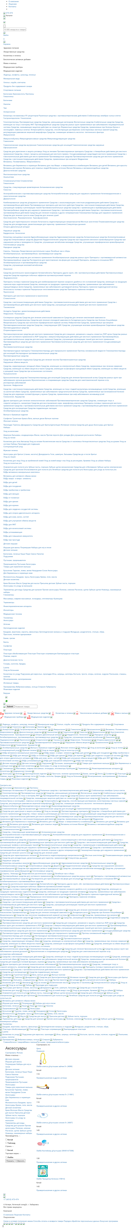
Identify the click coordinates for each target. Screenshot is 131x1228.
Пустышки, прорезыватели (14, 560)
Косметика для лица (11, 460)
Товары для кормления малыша (17, 566)
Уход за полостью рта (12, 463)
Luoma (6, 667)
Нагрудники (37, 570)
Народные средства (11, 247)
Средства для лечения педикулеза (18, 359)
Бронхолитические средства (15, 377)
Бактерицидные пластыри (68, 653)
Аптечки (6, 624)
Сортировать (10, 1052)
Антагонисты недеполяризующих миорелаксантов (59, 221)
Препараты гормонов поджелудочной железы (98, 286)
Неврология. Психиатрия (13, 313)
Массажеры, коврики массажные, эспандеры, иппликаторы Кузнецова (32, 598)
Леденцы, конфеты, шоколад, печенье (19, 74)
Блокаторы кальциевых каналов (16, 237)
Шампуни (7, 435)
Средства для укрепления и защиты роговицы (22, 151)
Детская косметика (11, 579)
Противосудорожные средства (16, 327)
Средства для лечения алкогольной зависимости (43, 317)
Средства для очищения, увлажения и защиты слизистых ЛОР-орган (83, 334)
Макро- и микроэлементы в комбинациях (71, 165)
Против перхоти (52, 435)
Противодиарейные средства (47, 124)
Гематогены (8, 96)
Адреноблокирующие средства (44, 237)
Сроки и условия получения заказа (18, 1221)
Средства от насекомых (72, 441)
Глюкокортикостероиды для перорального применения (54, 350)
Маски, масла (40, 435)
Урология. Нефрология (13, 385)
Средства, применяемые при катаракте (60, 159)
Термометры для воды (13, 589)
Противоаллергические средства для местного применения (98, 156)
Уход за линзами (50, 151)
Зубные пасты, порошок (38, 467)
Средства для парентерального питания (20, 221)
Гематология (8, 183)
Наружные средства (11, 230)
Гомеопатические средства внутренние (19, 145)
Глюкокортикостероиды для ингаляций (44, 377)
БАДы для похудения (12, 486)
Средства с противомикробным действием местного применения (99, 405)
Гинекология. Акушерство (14, 396)
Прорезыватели (10, 564)
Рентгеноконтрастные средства (16, 174)
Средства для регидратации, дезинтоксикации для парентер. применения (34, 224)
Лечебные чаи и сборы (60, 251)
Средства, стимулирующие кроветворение (21, 187)
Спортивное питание (12, 90)
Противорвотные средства (30, 122)
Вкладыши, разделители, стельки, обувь (87, 631)
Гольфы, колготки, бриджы (14, 663)
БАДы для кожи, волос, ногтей (16, 516)
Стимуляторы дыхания (76, 224)
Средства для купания (32, 589)
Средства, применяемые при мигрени (97, 322)
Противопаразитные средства (16, 355)
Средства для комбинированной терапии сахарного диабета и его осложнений (63, 281)
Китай (10, 1139)
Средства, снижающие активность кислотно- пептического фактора (75, 132)
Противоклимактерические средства (72, 400)
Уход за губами (97, 460)
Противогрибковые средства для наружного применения (27, 210)
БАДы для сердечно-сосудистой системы (20, 509)
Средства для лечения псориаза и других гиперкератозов (54, 212)
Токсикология (9, 307)
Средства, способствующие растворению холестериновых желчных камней (77, 129)
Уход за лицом (9, 456)
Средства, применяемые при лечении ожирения (101, 366)
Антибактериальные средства (15, 410)
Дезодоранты (26, 424)
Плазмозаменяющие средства (111, 221)
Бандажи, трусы (23, 576)
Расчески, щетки (82, 589)
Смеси (33, 553)
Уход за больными (11, 670)
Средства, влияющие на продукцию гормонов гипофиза (53, 284)
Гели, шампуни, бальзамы (61, 454)
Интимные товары (11, 683)
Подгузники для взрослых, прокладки (36, 674)
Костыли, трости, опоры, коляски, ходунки (91, 674)
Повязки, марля (10, 656)
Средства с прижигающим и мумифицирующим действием (96, 207)
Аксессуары (31, 564)
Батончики (7, 94)
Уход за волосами (10, 431)
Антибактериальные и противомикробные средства (25, 262)
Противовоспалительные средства (56, 207)
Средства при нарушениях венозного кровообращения (90, 239)
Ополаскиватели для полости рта (38, 469)
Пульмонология (10, 373)
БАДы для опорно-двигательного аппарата (21, 513)
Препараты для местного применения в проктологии (25, 295)
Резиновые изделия (11, 689)
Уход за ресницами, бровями (78, 460)
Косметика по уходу (11, 674)
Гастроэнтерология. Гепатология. (17, 118)
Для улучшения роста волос (82, 435)
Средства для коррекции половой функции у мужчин (25, 394)
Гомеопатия (8, 141)
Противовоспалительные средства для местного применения (77, 341)
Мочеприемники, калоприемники (17, 679)
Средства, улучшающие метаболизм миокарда (54, 242)
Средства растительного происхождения (20, 272)
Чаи (5, 108)
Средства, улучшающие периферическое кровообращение (99, 242)
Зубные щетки (95, 589)
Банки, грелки (9, 638)
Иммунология (9, 134)
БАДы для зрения (10, 501)
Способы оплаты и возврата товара (48, 1221)
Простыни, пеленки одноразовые (17, 634)
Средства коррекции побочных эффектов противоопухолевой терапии (41, 275)
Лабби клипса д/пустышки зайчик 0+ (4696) (54, 1066)
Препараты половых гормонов (16, 281)
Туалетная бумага (20, 418)
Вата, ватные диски (36, 418)
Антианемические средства (51, 187)
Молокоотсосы (9, 576)
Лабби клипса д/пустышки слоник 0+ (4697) (54, 1122)
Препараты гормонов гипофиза (81, 289)
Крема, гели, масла (48, 576)
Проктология (8, 292)
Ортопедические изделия (14, 628)
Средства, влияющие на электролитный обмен (61, 366)
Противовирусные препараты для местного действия (52, 205)
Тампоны (17, 424)
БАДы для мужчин (11, 505)
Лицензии (13, 4)
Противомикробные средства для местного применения (27, 341)
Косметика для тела (11, 441)
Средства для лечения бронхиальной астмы (79, 377)
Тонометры (8, 617)
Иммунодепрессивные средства (33, 138)
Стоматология (9, 298)
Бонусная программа (109, 1221)
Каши (23, 553)
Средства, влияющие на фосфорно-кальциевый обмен (68, 368)
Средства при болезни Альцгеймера (102, 320)
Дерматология (9, 198)
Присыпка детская (47, 583)
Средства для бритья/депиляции (46, 424)
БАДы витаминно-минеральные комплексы (21, 472)
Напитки (6, 104)
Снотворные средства (12, 317)
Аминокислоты (19, 94)
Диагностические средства (14, 170)
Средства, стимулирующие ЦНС (48, 325)
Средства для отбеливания (85, 467)
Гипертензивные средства (22, 239)
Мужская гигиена (10, 450)
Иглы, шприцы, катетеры (62, 674)
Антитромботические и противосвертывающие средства (27, 193)
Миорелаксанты (10, 322)
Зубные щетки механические (61, 467)
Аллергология (9, 111)
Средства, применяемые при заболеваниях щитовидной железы (51, 286)
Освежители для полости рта (15, 467)
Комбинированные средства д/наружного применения (26, 202)
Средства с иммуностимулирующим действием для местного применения (70, 336)
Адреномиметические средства (70, 237)
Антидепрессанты (78, 320)
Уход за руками (112, 441)
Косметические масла (52, 441)
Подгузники (8, 556)
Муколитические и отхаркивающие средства (50, 380)
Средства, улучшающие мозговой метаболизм (22, 265)
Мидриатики (83, 159)
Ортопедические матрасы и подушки (54, 631)
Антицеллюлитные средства (94, 441)
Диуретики (38, 239)
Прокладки (7, 424)
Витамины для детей (98, 165)
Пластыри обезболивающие (15, 653)
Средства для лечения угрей (46, 215)
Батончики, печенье (11, 553)
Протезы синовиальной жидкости (91, 350)
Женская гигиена (10, 421)
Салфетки (7, 418)
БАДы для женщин (11, 493)
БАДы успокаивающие (12, 532)
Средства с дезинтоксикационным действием (31, 311)
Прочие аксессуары (50, 589)
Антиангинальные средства (95, 237)
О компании (14, 1)
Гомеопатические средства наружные (88, 145)
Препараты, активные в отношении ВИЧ (96, 260)
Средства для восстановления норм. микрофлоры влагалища (57, 403)
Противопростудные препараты (16, 350)
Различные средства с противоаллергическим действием (63, 115)
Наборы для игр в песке (41, 547)
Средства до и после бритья (85, 454)
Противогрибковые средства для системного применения (27, 257)
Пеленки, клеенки (66, 589)
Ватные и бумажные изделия (15, 414)
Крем (5, 583)
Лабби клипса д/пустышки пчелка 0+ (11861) (55, 1094)
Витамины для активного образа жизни (19, 476)
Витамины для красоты (117, 165)
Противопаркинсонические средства (18, 325)
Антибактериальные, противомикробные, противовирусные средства (32, 253)
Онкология (7, 269)
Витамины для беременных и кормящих (20, 165)
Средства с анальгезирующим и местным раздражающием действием (79, 202)
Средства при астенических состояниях (35, 371)
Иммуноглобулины (11, 138)
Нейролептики (75, 322)
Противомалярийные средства (16, 260)
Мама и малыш (30, 1042)
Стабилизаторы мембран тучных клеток (104, 115)
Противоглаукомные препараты (70, 151)
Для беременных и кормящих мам (17, 573)
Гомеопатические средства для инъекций (54, 145)
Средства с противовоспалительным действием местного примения (43, 405)
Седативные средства (115, 325)
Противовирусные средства (60, 156)
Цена (38, 1048)
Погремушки (25, 547)
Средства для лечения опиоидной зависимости (51, 320)
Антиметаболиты (45, 272)
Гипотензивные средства (13, 244)
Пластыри (7, 649)
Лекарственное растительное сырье (35, 251)
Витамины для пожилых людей (36, 168)
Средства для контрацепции (15, 408)
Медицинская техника (12, 614)
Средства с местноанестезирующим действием (23, 159)
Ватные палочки (51, 418)
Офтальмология (10, 147)
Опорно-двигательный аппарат (16, 226)
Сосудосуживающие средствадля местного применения (93, 154)
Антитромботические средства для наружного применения (76, 193)
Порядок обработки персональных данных (82, 1221)
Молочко (12, 583)
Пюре (28, 553)
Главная (6, 1042)
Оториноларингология (12, 330)
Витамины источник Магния (61, 168)
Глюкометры (8, 594)
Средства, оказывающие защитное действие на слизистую (36, 127)
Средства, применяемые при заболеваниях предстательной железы (50, 391)
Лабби (10, 1157)
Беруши (6, 693)
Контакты (12, 6)
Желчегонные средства (84, 122)
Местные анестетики (89, 221)
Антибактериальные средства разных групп (70, 257)
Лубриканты (51, 686)
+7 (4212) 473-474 (11, 1199)
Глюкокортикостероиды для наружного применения (100, 212)
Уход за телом (9, 437)
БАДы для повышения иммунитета (18, 536)
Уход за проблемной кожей (32, 460)
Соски (44, 570)
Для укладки (65, 435)
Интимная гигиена (68, 424)
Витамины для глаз (46, 165)
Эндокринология (10, 277)
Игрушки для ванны (11, 547)
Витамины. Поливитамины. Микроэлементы (21, 161)
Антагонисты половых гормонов (16, 289)
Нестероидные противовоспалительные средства (36, 353)
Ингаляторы (8, 610)
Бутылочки (7, 570)
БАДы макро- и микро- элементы (17, 478)
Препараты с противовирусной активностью (108, 257)
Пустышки (21, 564)
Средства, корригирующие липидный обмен (22, 366)
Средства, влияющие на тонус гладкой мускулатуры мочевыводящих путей (75, 389)
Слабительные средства (104, 122)
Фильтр (20, 1052)
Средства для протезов (13, 469)
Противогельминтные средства (73, 359)
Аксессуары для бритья (103, 424)
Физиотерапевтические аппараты (17, 606)
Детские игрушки (10, 543)
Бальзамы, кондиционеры (23, 435)
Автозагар (25, 441)
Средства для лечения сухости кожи (18, 215)
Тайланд (11, 1143)
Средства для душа (85, 424)
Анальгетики (8, 177)
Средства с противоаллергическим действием (71, 210)
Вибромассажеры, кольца (27, 686)
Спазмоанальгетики (11, 180)
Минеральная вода (11, 78)
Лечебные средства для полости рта (67, 469)
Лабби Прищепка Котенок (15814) (50, 1178)
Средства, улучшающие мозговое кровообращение (83, 325)
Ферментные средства (70, 127)
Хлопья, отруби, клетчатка (14, 82)
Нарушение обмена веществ (15, 362)
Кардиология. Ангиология (14, 233)
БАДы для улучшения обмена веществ (19, 520)
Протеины (29, 94)
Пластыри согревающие (46, 653)
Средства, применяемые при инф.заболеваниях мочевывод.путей (76, 394)
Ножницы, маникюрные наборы (18, 1133)
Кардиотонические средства (55, 239)
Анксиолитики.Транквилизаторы (16, 320)
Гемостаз (7, 189)
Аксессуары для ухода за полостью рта (99, 469)
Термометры (8, 602)
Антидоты (7, 311)
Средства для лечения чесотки (46, 359)
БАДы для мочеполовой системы (17, 528)
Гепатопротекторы (11, 122)
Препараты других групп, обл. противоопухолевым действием (79, 272)
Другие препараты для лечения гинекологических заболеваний (30, 400)
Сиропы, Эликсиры (11, 251)
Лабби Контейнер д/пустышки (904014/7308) (55, 1150)
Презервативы (9, 686)
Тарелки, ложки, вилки (22, 570)
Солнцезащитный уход (13, 446)
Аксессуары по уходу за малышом (17, 585)
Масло (19, 583)
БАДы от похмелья (11, 497)
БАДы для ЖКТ (9, 524)
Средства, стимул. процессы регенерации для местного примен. (41, 154)
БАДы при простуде (11, 539)
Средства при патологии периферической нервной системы (42, 322)
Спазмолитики (27, 180)
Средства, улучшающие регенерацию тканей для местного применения (77, 304)
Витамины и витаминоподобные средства (90, 168)
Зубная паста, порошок (65, 583)
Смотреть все (5, 785)
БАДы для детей (10, 482)
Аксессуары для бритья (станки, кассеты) (20, 454)
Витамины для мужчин (12, 168)
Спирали (42, 686)
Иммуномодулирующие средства (61, 138)
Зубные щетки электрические (109, 467)
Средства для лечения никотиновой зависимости (84, 317)
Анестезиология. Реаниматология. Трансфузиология (25, 217)
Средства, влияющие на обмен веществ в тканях (24, 368)
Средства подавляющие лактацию (42, 408)
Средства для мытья (30, 583)
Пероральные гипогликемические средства (49, 289)
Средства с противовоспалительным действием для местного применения (75, 302)
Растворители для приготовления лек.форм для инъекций (54, 260)
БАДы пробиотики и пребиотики (16, 490)
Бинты (6, 642)
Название (40, 1051)
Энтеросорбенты (37, 129)
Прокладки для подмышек (29, 444)
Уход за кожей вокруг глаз (55, 460)
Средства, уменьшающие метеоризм (57, 122)
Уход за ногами (36, 441)
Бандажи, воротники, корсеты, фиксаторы (21, 631)
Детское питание (10, 550)
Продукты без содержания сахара (17, 86)
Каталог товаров (17, 1042)
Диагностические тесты (13, 660)
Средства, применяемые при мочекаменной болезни (101, 391)
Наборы (6, 427)
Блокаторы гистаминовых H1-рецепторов (20, 115)
